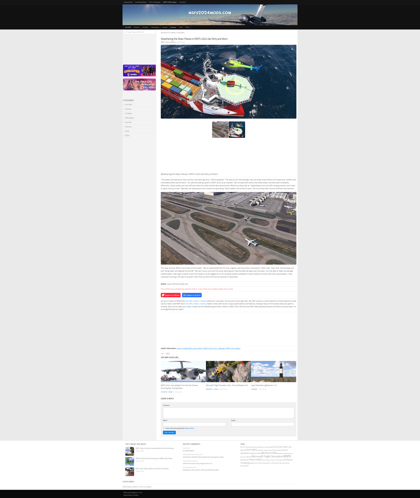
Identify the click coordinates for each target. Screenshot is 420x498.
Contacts (182, 2)
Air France (246, 447)
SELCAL (260, 463)
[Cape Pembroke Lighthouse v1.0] (273, 371)
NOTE (248, 460)
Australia (259, 447)
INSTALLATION (269, 453)
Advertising (127, 495)
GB (281, 450)
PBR (252, 460)
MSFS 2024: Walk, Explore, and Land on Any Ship (152, 469)
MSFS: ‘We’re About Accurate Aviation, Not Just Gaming (154, 448)
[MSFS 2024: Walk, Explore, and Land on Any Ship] (129, 471)
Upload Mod (128, 2)
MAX (250, 457)
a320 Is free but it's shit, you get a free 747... (198, 463)
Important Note (255, 453)
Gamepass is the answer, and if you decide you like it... (201, 470)
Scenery (173, 27)
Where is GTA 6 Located (142, 487)
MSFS (167, 353)
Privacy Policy (189, 428)
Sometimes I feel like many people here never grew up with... (203, 457)
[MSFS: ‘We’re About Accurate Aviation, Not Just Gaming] (129, 451)
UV (270, 463)
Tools (181, 27)
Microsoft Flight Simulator (267, 456)
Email (233, 420)
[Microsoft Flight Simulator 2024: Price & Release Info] (228, 371)
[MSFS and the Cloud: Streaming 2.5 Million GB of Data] (129, 461)
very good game (188, 451)
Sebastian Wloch (253, 463)
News (173, 33)
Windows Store (278, 463)
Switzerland (266, 463)
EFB (244, 450)
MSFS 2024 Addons (130, 493)
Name (165, 420)
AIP (241, 447)
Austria (263, 447)
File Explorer (260, 450)
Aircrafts (128, 27)
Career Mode (268, 447)
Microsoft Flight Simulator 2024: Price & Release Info (227, 385)
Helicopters (155, 27)
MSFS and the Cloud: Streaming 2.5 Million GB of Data (154, 458)
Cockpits (145, 27)
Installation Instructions (283, 453)
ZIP (247, 466)
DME (241, 450)
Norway (243, 460)
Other (187, 27)
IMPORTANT (244, 453)
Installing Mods (140, 2)
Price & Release (154, 2)
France (269, 450)
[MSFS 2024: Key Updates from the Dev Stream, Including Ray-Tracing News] (183, 371)
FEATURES (251, 450)
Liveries (164, 27)
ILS (287, 450)
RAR (285, 460)
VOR (272, 463)
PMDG (259, 459)
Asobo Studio (252, 447)
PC (255, 460)
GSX (284, 450)
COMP (289, 447)
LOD (247, 457)
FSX (273, 450)
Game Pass (277, 450)
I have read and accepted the (180, 428)
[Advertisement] (228, 156)
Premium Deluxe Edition (277, 460)
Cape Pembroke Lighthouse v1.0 (264, 385)
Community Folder (280, 447)
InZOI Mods (126, 487)
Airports (136, 27)
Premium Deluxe (266, 460)
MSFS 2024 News (169, 2)
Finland (266, 450)
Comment (166, 405)
